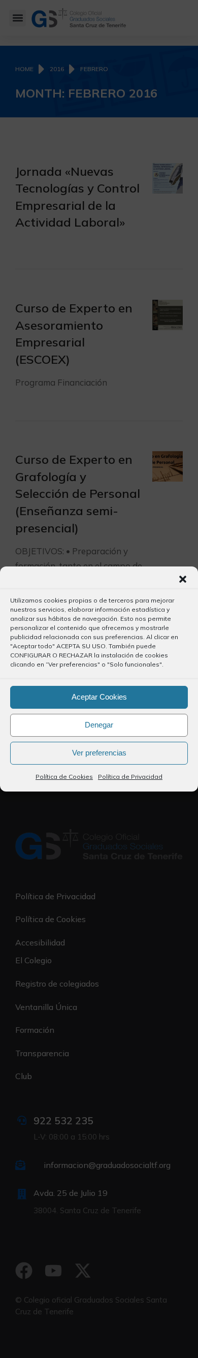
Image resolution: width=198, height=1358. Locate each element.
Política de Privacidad (130, 776)
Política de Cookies (64, 776)
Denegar (99, 724)
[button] (183, 579)
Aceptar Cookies (99, 696)
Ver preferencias (99, 752)
